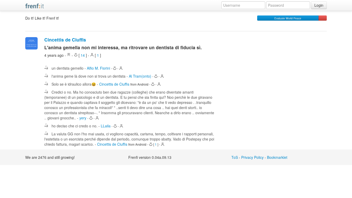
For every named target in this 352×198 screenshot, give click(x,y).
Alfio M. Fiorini (98, 68)
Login (318, 5)
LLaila (106, 125)
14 (83, 55)
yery (82, 117)
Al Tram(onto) (140, 76)
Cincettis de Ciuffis (65, 39)
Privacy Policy (252, 157)
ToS (234, 157)
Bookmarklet (277, 157)
